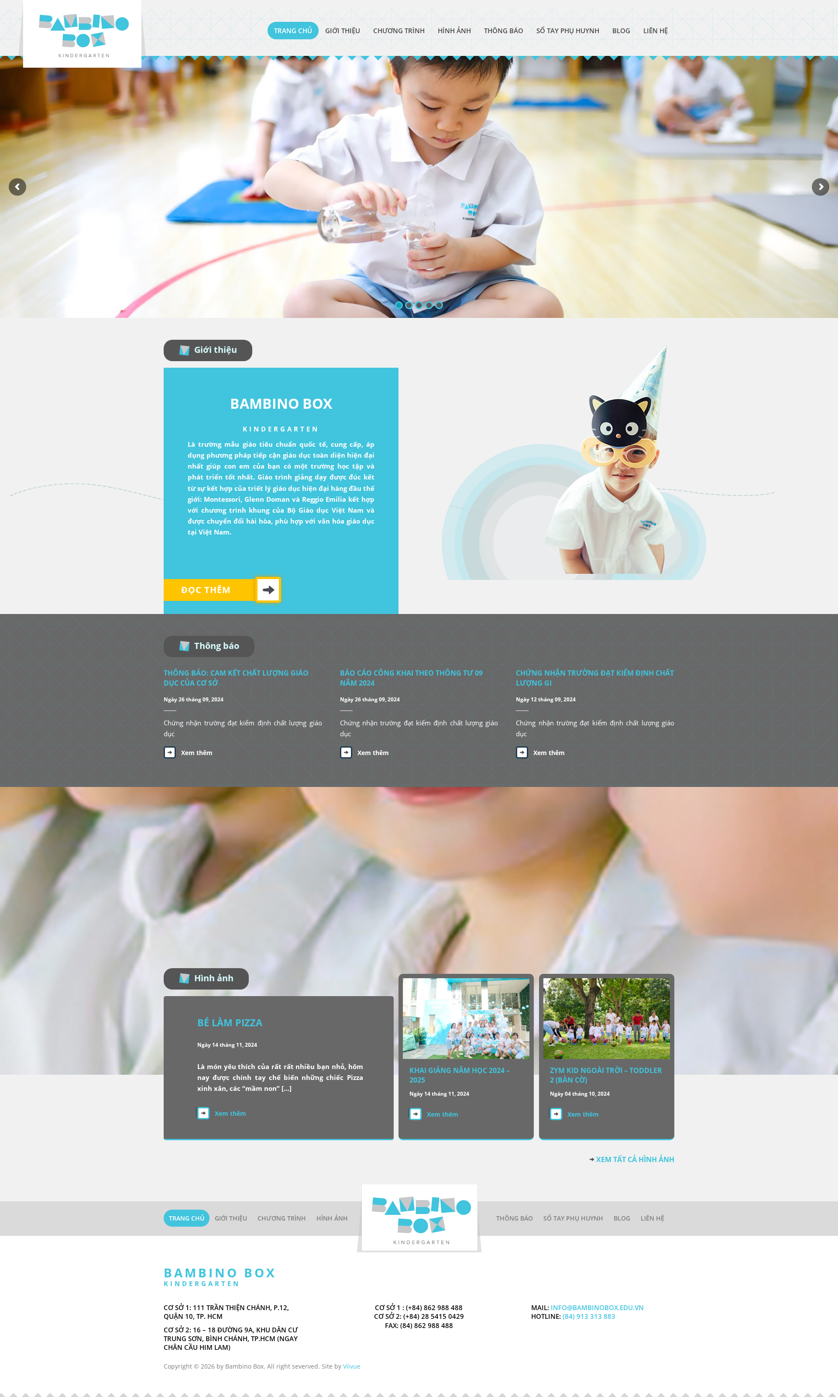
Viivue (352, 1366)
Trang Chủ (293, 30)
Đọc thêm (206, 590)
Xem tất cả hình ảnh (635, 1159)
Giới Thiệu (342, 30)
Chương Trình (399, 30)
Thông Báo (503, 30)
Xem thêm (197, 753)
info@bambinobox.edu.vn (597, 1307)
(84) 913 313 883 (588, 1316)
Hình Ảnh (454, 30)
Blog (621, 30)
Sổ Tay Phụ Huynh (567, 30)
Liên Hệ (655, 30)
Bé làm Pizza (229, 1022)
